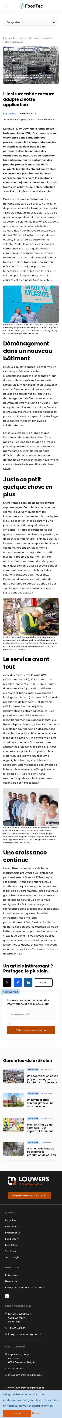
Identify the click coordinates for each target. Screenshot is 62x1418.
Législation (11, 1245)
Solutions (9, 113)
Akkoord (17, 1413)
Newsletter (11, 1281)
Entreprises (11, 1275)
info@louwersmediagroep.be (25, 1374)
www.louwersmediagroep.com (26, 1387)
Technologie (12, 1257)
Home (7, 38)
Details (36, 1412)
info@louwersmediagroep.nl (24, 1334)
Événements (12, 1232)
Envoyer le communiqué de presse (25, 1287)
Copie (43, 982)
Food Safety (12, 1238)
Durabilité (11, 1220)
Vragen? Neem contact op (27, 1195)
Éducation (11, 1226)
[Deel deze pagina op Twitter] (7, 982)
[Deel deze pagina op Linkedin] (28, 982)
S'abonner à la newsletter (31, 1030)
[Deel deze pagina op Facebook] (18, 982)
